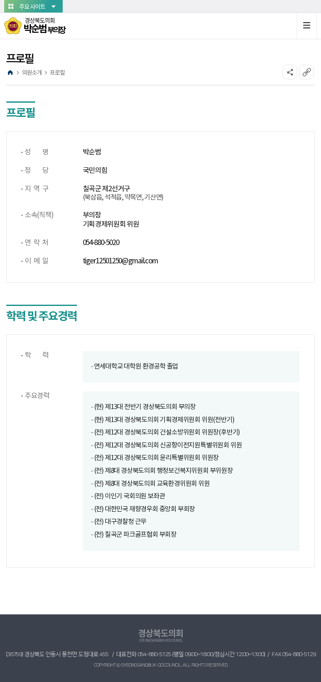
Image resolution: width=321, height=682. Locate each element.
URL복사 (306, 72)
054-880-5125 (154, 654)
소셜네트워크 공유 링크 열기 (290, 72)
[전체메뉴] (307, 26)
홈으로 (10, 72)
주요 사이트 (32, 6)
